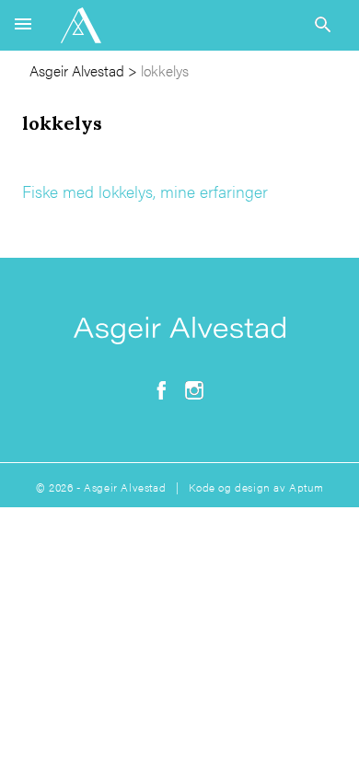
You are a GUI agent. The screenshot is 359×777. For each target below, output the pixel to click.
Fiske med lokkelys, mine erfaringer (145, 191)
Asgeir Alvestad (76, 70)
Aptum (306, 487)
